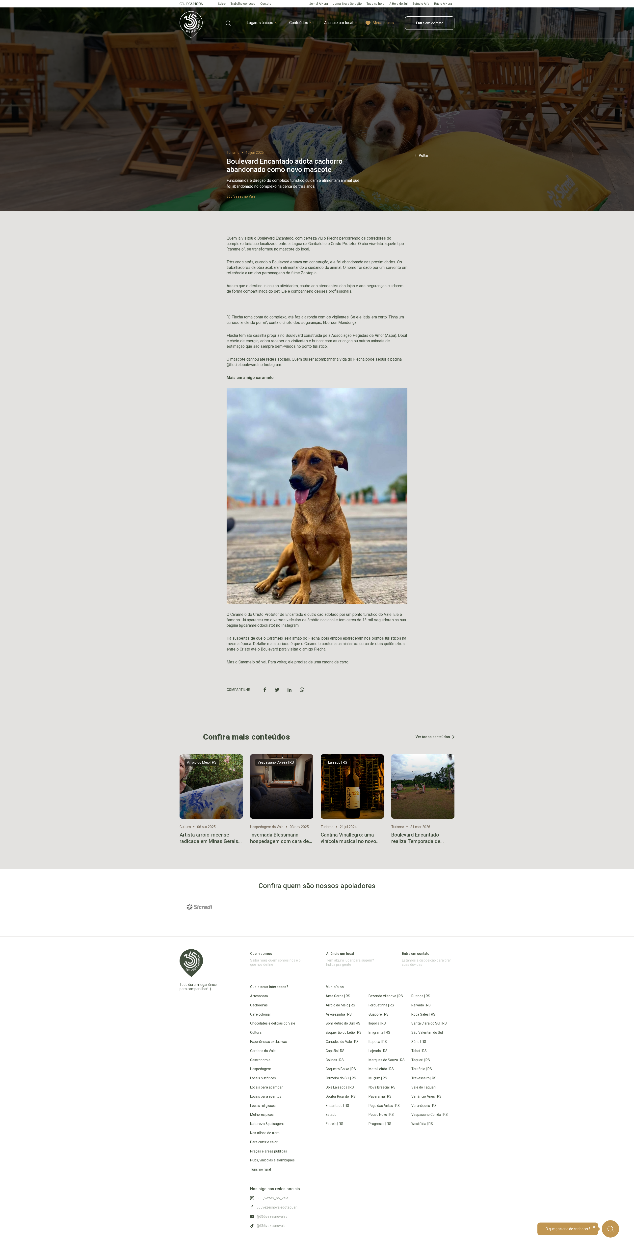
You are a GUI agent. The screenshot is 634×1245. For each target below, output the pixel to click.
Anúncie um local (340, 954)
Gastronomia (260, 1060)
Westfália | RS (422, 1124)
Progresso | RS (380, 1124)
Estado (331, 1115)
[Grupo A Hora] (191, 3)
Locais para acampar (266, 1087)
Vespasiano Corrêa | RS (429, 1115)
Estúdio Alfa (421, 3)
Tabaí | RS (419, 1051)
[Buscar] (610, 1229)
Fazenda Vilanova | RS (386, 996)
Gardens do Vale (263, 1051)
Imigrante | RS (379, 1032)
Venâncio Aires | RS (426, 1096)
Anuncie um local (338, 22)
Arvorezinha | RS (339, 1014)
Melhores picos (262, 1115)
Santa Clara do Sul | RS (429, 1023)
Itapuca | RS (378, 1042)
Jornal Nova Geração (347, 3)
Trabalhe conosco (243, 3)
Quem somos (261, 954)
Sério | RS (418, 1042)
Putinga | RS (420, 996)
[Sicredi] (199, 907)
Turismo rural (260, 1169)
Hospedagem (260, 1069)
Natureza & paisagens (267, 1124)
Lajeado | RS (378, 1051)
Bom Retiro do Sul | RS (343, 1023)
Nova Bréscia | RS (382, 1087)
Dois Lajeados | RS (340, 1087)
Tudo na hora (375, 3)
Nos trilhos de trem (265, 1133)
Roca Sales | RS (423, 1014)
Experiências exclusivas (268, 1042)
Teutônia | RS (421, 1069)
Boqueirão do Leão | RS (344, 1032)
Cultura (256, 1032)
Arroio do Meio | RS (340, 1005)
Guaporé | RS (379, 1014)
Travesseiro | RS (423, 1078)
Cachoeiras (259, 1005)
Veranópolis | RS (424, 1106)
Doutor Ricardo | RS (341, 1096)
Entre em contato (430, 23)
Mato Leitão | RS (381, 1069)
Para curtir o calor (264, 1142)
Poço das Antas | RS (384, 1106)
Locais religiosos (263, 1106)
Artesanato (259, 996)
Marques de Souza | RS (387, 1060)
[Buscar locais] (228, 22)
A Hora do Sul (398, 3)
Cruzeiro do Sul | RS (341, 1078)
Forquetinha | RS (381, 1005)
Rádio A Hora (443, 3)
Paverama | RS (380, 1096)
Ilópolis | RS (377, 1023)
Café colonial (260, 1014)
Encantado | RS (337, 1106)
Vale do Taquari (423, 1087)
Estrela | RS (334, 1124)
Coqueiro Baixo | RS (341, 1069)
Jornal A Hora (318, 3)
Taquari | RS (420, 1060)
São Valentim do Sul (427, 1032)
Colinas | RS (335, 1060)
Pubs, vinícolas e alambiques (272, 1160)
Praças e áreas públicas (268, 1151)
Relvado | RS (421, 1005)
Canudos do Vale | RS (342, 1042)
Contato (265, 3)
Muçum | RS (378, 1078)
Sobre (222, 3)
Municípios (335, 987)
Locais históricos (263, 1078)
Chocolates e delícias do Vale (272, 1023)
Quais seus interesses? (269, 987)
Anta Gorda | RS (338, 996)
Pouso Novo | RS (381, 1115)
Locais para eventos (265, 1096)
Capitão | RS (335, 1051)
